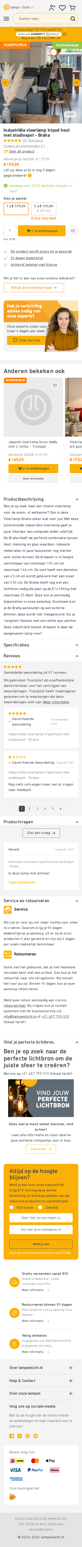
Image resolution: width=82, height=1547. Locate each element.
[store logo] (19, 7)
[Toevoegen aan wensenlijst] (72, 230)
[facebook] (11, 1436)
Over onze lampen (25, 1394)
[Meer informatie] (64, 34)
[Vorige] (5, 82)
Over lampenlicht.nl (26, 1368)
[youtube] (35, 1436)
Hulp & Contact (22, 1381)
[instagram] (19, 1436)
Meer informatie (56, 702)
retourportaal (15, 1006)
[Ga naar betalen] (76, 82)
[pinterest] (27, 1436)
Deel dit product (22, 151)
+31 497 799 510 (55, 1017)
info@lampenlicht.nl (20, 1017)
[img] (41, 82)
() (33, 141)
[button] (41, 34)
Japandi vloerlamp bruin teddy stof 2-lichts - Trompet (32, 444)
